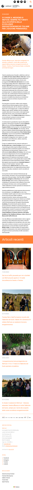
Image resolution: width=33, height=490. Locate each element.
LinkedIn (6, 464)
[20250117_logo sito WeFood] (10, 6)
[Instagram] (18, 2)
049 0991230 (7, 444)
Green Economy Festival (8, 473)
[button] (30, 2)
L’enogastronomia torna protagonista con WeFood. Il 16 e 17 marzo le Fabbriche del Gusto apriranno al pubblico (15, 363)
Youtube (6, 462)
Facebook (6, 458)
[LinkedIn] (21, 2)
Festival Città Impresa (7, 476)
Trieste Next (5, 479)
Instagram (6, 460)
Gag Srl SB (11, 449)
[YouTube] (25, 2)
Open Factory (5, 481)
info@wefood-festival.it (11, 446)
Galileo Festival (6, 477)
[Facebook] (15, 2)
